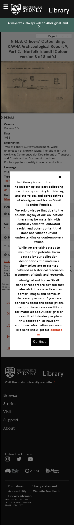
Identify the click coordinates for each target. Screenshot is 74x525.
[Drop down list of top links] (7, 6)
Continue (39, 341)
